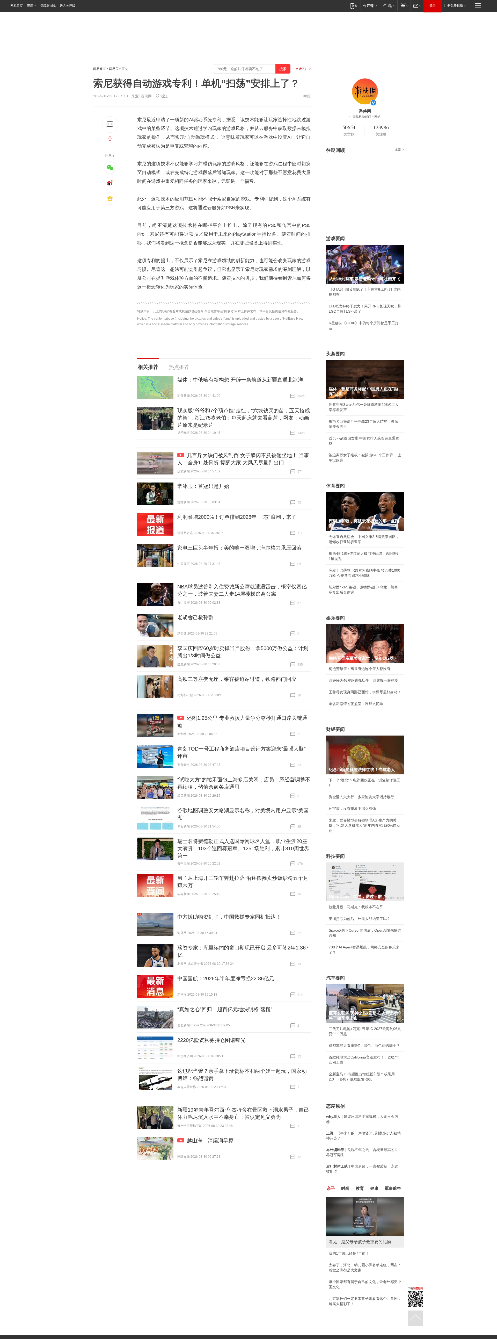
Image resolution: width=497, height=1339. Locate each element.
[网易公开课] (370, 5)
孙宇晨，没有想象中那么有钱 (352, 809)
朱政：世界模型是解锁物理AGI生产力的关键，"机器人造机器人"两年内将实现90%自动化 (364, 825)
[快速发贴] (110, 124)
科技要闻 (335, 856)
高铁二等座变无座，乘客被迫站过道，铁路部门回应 (236, 679)
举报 (307, 96)
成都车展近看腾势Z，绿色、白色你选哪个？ (364, 1045)
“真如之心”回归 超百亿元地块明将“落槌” (225, 1009)
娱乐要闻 (335, 618)
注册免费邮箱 (453, 6)
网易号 (113, 69)
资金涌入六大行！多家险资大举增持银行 (361, 797)
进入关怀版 (67, 6)
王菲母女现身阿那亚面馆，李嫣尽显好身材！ (365, 692)
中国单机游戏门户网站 (365, 117)
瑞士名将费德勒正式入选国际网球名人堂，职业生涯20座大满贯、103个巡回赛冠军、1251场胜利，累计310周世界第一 (243, 848)
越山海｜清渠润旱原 (210, 1140)
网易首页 (16, 6)
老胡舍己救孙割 (195, 617)
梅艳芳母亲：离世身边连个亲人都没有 (359, 669)
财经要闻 (335, 729)
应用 (30, 6)
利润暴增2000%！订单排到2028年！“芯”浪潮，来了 (236, 517)
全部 (398, 149)
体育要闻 (335, 485)
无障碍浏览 (48, 6)
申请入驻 (302, 68)
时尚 (345, 1188)
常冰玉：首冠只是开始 (203, 486)
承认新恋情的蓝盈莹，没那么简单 (356, 704)
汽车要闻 (335, 978)
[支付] (404, 5)
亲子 (331, 1188)
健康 (374, 1188)
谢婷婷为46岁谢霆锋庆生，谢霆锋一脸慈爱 (363, 680)
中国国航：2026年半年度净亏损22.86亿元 (225, 978)
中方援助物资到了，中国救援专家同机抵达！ (229, 917)
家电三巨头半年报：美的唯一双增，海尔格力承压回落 (239, 548)
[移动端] (354, 5)
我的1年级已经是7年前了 (349, 1253)
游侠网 (146, 96)
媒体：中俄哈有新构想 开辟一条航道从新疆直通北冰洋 (240, 380)
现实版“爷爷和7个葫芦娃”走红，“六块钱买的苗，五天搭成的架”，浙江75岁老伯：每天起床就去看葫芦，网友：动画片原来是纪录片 (243, 418)
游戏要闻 (335, 238)
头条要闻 (335, 353)
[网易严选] (388, 5)
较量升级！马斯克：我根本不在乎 (356, 907)
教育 (360, 1188)
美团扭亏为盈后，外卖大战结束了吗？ (359, 919)
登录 (432, 6)
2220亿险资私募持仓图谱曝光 (211, 1040)
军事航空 (393, 1188)
